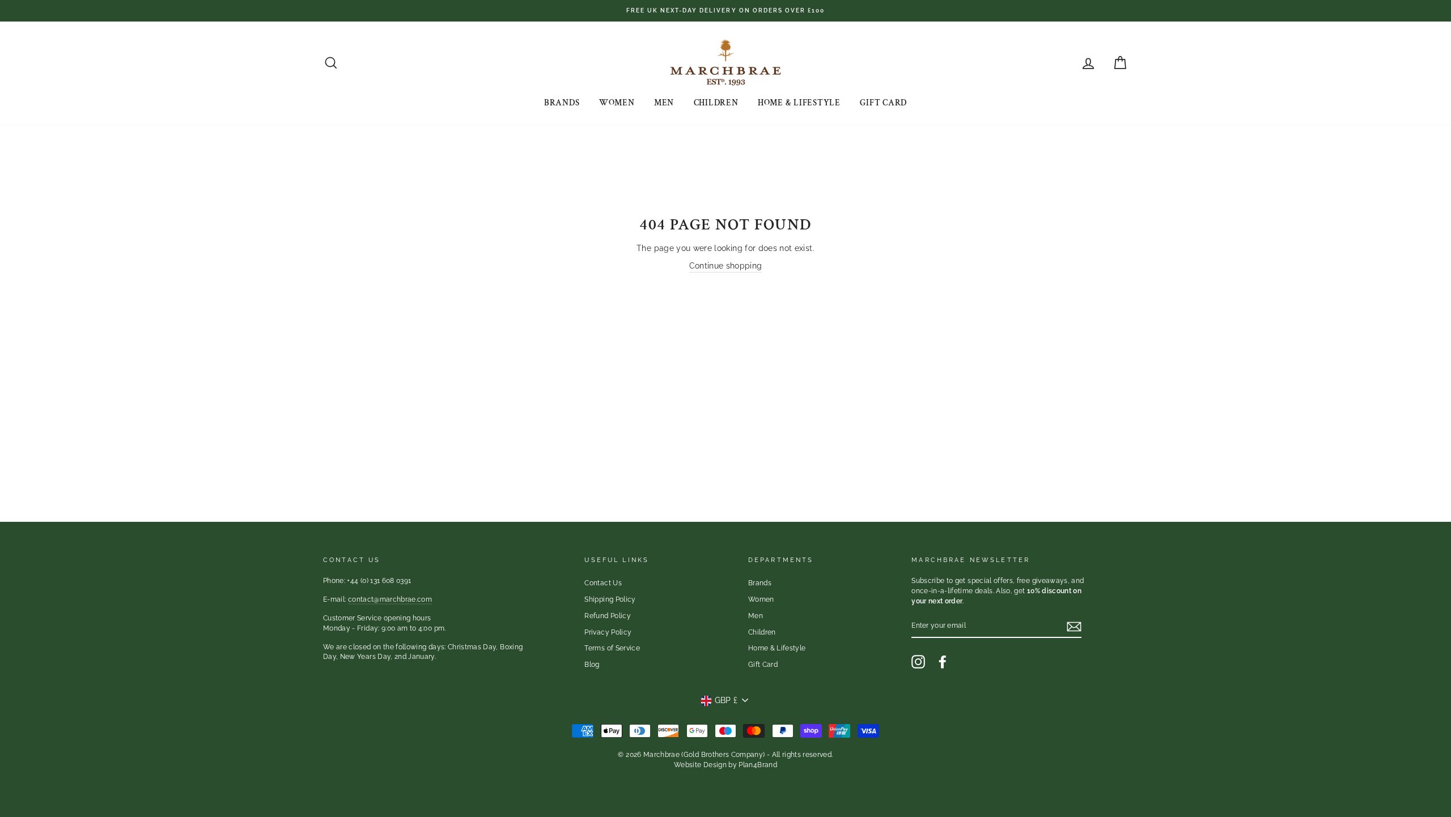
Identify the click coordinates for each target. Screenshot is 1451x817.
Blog (591, 665)
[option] (725, 11)
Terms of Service (612, 648)
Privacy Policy (607, 632)
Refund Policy (607, 616)
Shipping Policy (609, 599)
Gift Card (883, 102)
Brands (562, 102)
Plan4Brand (758, 765)
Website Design (700, 765)
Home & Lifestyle (799, 102)
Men (664, 102)
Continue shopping (725, 265)
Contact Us (603, 583)
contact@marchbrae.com (390, 599)
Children (716, 102)
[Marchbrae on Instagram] (918, 662)
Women (617, 102)
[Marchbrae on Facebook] (942, 662)
